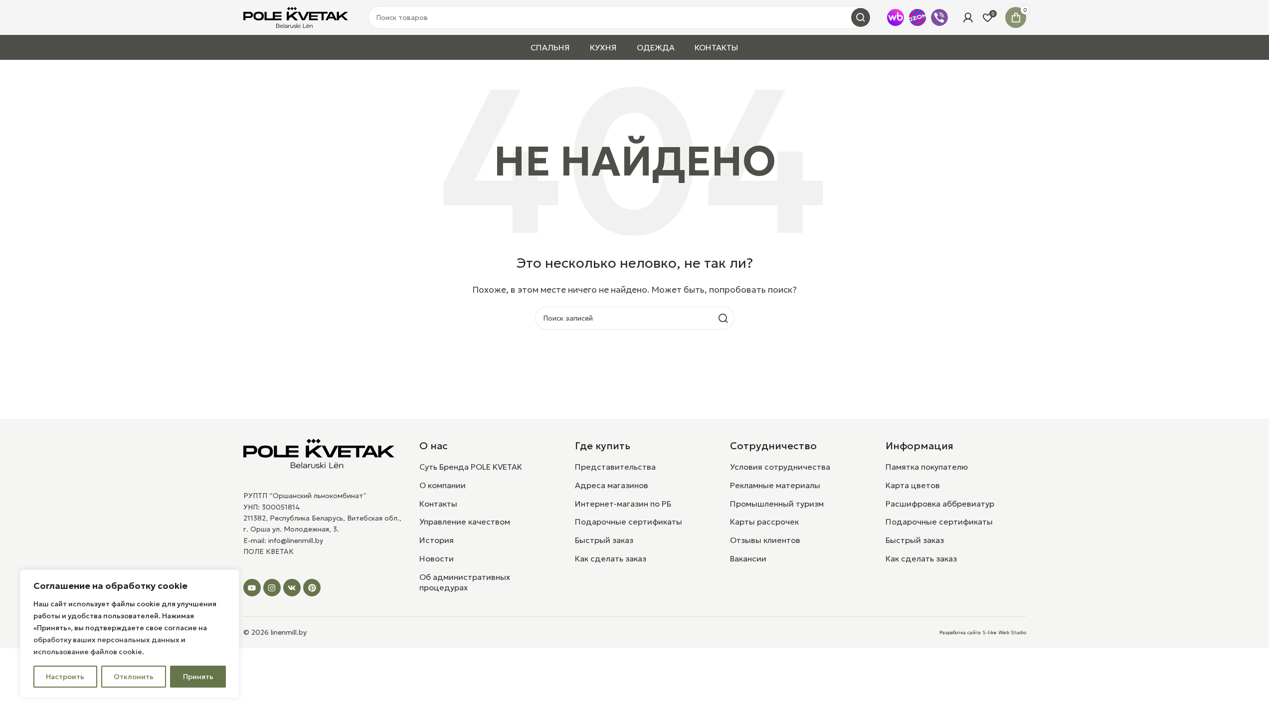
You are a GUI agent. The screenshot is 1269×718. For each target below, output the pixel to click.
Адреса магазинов (611, 485)
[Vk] (292, 587)
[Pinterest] (312, 587)
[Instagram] (272, 587)
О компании (442, 485)
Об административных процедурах (464, 582)
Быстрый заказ (604, 540)
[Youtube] (252, 587)
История (436, 540)
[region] (129, 633)
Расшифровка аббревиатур (940, 504)
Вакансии (748, 558)
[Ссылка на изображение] (319, 453)
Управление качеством (464, 522)
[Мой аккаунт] (968, 17)
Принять (198, 676)
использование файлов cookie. (88, 651)
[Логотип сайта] (295, 16)
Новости (436, 558)
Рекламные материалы (775, 485)
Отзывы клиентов (765, 540)
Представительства (615, 467)
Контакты (438, 504)
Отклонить (134, 676)
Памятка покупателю (927, 467)
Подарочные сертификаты (628, 522)
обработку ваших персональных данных (106, 639)
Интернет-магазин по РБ (623, 504)
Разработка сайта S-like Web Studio (982, 632)
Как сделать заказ (610, 558)
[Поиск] (860, 17)
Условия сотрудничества (780, 467)
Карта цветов (913, 485)
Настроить (65, 676)
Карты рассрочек (764, 522)
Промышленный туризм (777, 504)
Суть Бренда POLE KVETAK (470, 467)
